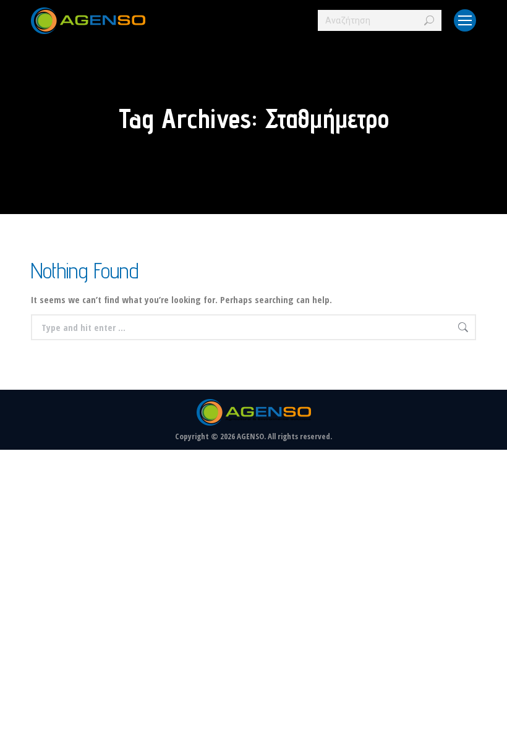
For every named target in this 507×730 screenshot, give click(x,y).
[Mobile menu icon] (465, 20)
